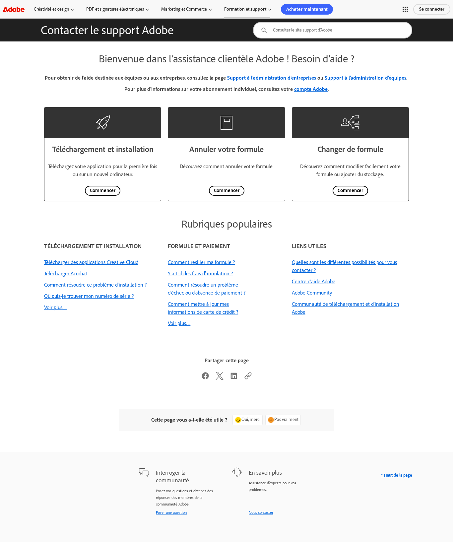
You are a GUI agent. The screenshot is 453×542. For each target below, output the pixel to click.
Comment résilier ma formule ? (201, 262)
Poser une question (171, 512)
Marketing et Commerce (184, 9)
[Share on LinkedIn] (234, 378)
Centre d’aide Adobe (313, 281)
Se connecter (431, 9)
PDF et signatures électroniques (115, 9)
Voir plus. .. (55, 307)
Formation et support (245, 9)
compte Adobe (311, 89)
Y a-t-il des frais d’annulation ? (200, 273)
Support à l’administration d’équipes (365, 78)
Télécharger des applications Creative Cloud (91, 262)
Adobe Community (312, 293)
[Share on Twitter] (220, 378)
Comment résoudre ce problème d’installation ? (95, 285)
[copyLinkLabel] (248, 378)
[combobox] (332, 30)
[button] (405, 9)
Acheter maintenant (307, 9)
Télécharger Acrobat (65, 273)
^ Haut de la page (396, 475)
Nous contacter (261, 512)
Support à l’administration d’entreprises (271, 78)
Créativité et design (51, 9)
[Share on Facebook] (205, 378)
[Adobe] (13, 9)
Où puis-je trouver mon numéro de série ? (89, 296)
